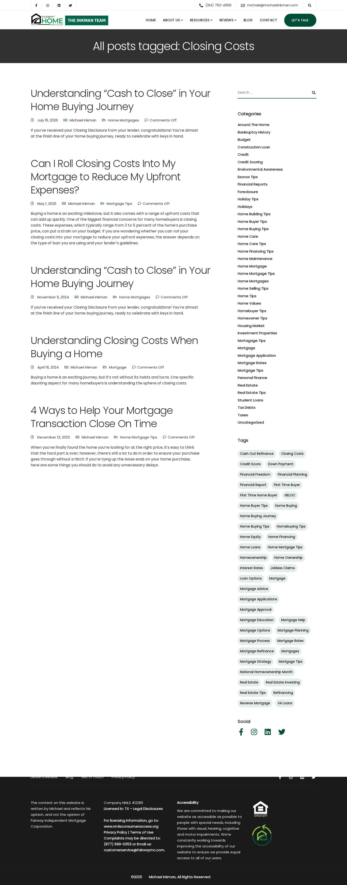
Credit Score (250, 464)
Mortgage (118, 367)
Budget (244, 139)
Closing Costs (292, 453)
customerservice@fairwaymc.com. (134, 849)
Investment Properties (257, 333)
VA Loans (285, 703)
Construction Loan (254, 147)
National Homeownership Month (266, 672)
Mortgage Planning (293, 630)
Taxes (243, 414)
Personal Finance (252, 377)
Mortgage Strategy (255, 661)
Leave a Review (44, 776)
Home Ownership (288, 557)
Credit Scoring (250, 161)
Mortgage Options (255, 630)
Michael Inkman (83, 120)
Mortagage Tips (252, 340)
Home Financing (281, 536)
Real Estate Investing (283, 682)
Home (151, 20)
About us (171, 20)
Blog (248, 20)
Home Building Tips (254, 213)
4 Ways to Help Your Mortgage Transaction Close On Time (102, 417)
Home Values (249, 303)
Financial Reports (252, 184)
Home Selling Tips (253, 288)
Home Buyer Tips (252, 221)
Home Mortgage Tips (138, 437)
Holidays (245, 206)
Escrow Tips (248, 176)
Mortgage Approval (255, 609)
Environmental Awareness (260, 169)
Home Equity (250, 536)
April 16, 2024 (48, 367)
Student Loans (250, 400)
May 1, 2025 (47, 203)
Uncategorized (251, 422)
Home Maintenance (255, 258)
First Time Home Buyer (258, 495)
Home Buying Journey (258, 516)
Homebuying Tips (291, 526)
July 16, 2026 (48, 120)
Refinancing (283, 692)
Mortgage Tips (119, 203)
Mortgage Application (257, 355)
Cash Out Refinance (257, 453)
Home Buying (286, 505)
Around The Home (253, 124)
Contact (268, 20)
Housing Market (251, 325)
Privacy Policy (123, 776)
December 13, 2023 (54, 437)
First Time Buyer (287, 484)
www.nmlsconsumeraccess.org (131, 826)
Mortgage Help (293, 620)
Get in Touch (92, 776)
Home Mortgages (123, 120)
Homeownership (253, 557)
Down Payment (280, 464)
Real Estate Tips (252, 392)
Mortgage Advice (254, 588)
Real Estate (248, 385)
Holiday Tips (248, 199)
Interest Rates (251, 568)
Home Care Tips (252, 243)
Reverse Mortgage (255, 703)
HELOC (290, 495)
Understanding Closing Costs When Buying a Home (114, 347)
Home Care (248, 236)
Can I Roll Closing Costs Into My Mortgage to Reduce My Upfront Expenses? (106, 176)
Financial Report (253, 484)
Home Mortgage (252, 266)
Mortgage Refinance (257, 651)
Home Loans (250, 547)
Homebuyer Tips (252, 310)
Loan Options (251, 578)
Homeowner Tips (252, 318)
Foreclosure (248, 191)
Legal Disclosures (148, 808)
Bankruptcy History (254, 132)
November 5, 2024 (53, 297)
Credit (243, 154)
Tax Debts (246, 407)
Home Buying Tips (253, 228)
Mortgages (290, 651)
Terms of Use (141, 832)
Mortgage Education (257, 620)
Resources (200, 20)
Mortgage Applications (258, 599)
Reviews (227, 20)
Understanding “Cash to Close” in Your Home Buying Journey (120, 100)
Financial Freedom (255, 474)
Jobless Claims (283, 568)
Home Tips (247, 295)
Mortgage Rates (252, 362)
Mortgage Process (255, 640)
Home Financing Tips (256, 251)
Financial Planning (292, 474)
